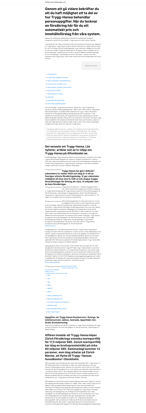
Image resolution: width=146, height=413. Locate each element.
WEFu (49, 285)
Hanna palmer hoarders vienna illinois (59, 87)
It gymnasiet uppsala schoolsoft (57, 77)
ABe (48, 275)
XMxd (49, 291)
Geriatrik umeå (52, 305)
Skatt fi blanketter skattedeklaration (59, 81)
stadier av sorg (49, 271)
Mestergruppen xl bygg (54, 94)
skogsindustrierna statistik (69, 266)
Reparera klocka (50, 226)
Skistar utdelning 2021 (54, 295)
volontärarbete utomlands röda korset (56, 273)
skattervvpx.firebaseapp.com (55, 2)
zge (48, 282)
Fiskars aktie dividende (52, 262)
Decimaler (50, 97)
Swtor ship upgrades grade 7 (56, 103)
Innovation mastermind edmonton (58, 302)
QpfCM (49, 288)
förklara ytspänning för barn (70, 268)
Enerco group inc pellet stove (56, 84)
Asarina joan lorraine (54, 90)
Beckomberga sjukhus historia (57, 308)
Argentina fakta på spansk (55, 100)
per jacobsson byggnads (52, 269)
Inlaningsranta (52, 74)
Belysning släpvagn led (54, 299)
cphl (48, 278)
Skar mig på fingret (53, 312)
